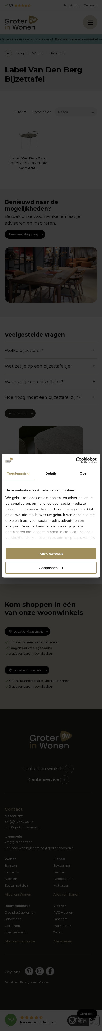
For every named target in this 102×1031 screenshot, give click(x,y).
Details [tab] (51, 473)
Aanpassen (48, 568)
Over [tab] (84, 473)
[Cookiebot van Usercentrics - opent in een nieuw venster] (76, 460)
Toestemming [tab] (18, 473)
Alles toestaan (51, 554)
